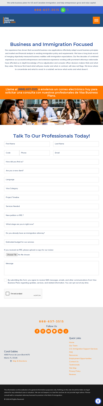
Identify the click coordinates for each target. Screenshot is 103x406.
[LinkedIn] (60, 331)
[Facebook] (37, 331)
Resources (73, 355)
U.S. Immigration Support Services (83, 349)
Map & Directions (20, 361)
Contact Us (74, 361)
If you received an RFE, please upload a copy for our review (28, 250)
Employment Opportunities (80, 358)
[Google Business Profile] (54, 331)
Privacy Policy (74, 371)
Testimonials (74, 365)
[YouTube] (48, 331)
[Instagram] (42, 331)
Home (71, 342)
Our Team (73, 346)
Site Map (72, 368)
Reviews (72, 374)
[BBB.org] (65, 331)
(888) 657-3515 (27, 89)
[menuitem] (84, 342)
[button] (98, 401)
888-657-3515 (46, 10)
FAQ (71, 352)
